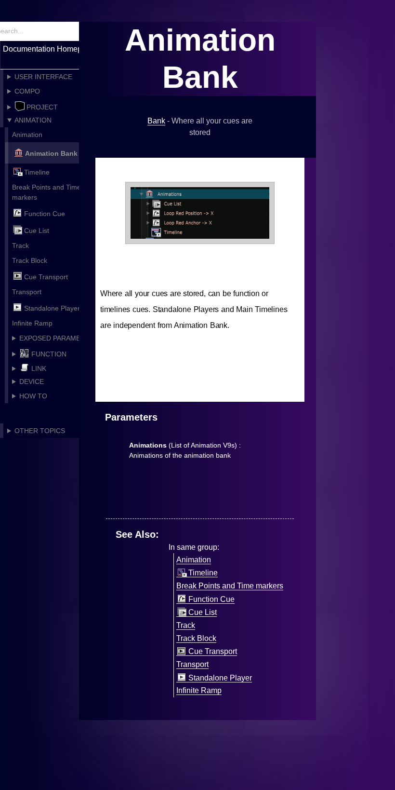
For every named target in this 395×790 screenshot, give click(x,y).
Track (20, 245)
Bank (156, 121)
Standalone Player (52, 308)
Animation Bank (51, 153)
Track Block (29, 260)
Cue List (36, 230)
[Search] (71, 31)
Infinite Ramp (32, 323)
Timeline (37, 172)
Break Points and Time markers (46, 192)
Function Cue (44, 214)
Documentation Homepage (49, 49)
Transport (26, 292)
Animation (27, 134)
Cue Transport (46, 277)
